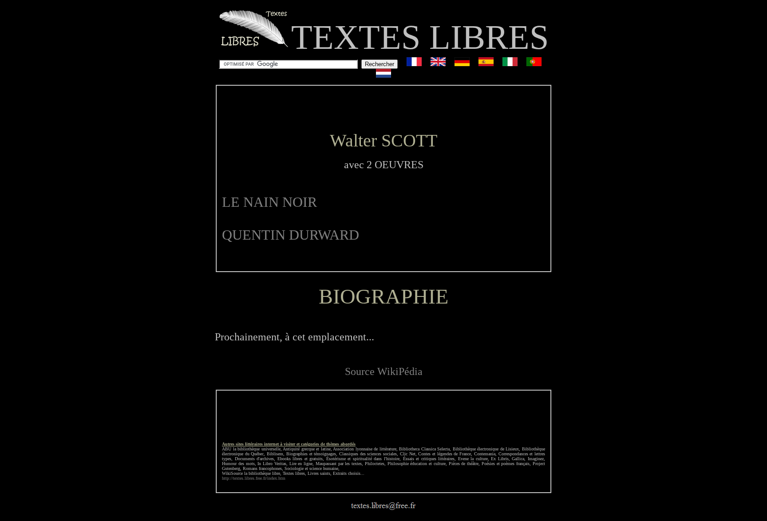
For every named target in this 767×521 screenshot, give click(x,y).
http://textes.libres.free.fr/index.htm (253, 478)
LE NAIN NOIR (269, 202)
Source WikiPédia (384, 371)
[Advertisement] (383, 108)
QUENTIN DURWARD (290, 235)
